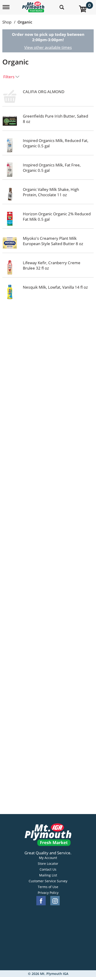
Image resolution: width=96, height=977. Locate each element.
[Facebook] (41, 901)
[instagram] (55, 901)
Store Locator (48, 863)
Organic (24, 22)
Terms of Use (48, 887)
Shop (6, 22)
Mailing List (48, 875)
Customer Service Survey (48, 881)
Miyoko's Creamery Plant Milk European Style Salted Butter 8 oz (53, 241)
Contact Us (48, 869)
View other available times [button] (48, 47)
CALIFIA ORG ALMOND (43, 91)
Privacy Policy (48, 893)
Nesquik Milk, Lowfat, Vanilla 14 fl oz (55, 287)
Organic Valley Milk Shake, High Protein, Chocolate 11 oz (51, 192)
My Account (48, 858)
